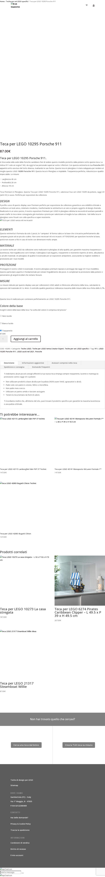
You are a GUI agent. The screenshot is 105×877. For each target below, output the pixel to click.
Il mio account (16, 855)
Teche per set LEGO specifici (77, 348)
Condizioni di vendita (19, 843)
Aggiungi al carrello (26, 339)
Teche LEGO (26, 348)
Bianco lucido (7, 323)
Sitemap (14, 785)
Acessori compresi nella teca (64, 363)
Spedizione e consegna (14, 367)
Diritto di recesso (18, 849)
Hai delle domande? (19, 817)
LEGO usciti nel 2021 (25, 351)
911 (96, 348)
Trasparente (7, 330)
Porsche (38, 351)
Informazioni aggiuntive (33, 363)
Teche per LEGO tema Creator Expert (48, 348)
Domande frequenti (41, 367)
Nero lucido (7, 316)
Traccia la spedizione (19, 830)
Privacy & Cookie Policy (20, 824)
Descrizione (9, 363)
